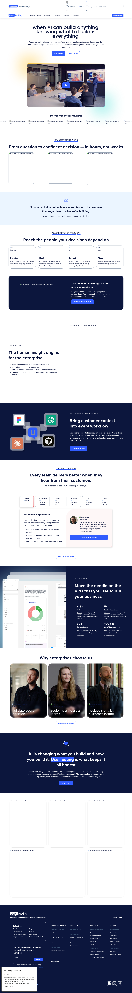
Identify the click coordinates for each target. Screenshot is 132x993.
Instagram (116, 917)
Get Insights (13, 6)
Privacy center (113, 951)
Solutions (47, 15)
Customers (56, 15)
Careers (31, 932)
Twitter (121, 917)
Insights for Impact (94, 954)
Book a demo (117, 15)
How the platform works (66, 556)
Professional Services (76, 940)
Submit (38, 959)
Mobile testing (74, 945)
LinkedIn (119, 917)
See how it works (18, 179)
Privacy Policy (39, 967)
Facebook (113, 917)
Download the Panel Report (82, 301)
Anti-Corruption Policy (115, 941)
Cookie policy (113, 932)
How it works (58, 53)
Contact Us (71, 6)
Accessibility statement (96, 935)
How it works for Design (89, 537)
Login (31, 929)
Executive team (94, 938)
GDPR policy (113, 935)
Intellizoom (53, 943)
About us (92, 932)
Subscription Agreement (116, 954)
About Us (16, 929)
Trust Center (113, 944)
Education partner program (97, 957)
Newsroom (93, 941)
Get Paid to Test (23, 6)
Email (16, 957)
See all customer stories (66, 723)
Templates (73, 943)
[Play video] (66, 85)
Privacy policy (113, 938)
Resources (75, 15)
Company (66, 15)
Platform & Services (35, 15)
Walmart (79, 613)
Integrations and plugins (76, 937)
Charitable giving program (97, 951)
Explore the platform (78, 448)
